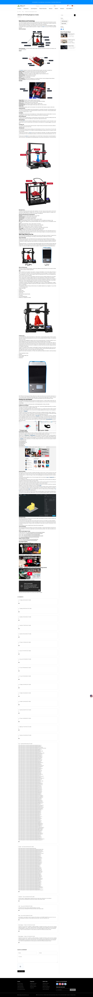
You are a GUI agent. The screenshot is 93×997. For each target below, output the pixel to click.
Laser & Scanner (20, 986)
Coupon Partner (33, 984)
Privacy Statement (46, 987)
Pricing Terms (45, 984)
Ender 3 (43, 26)
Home (20, 11)
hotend (21, 70)
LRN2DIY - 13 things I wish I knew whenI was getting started (33, 567)
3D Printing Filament (21, 989)
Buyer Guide (64, 23)
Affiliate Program (33, 986)
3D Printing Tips (64, 21)
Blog (23, 11)
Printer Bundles (20, 984)
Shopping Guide (46, 983)
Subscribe (73, 989)
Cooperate (32, 987)
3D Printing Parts (20, 987)
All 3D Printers (20, 983)
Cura (47, 477)
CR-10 (30, 132)
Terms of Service (46, 989)
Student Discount (33, 983)
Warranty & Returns (46, 986)
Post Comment (21, 971)
